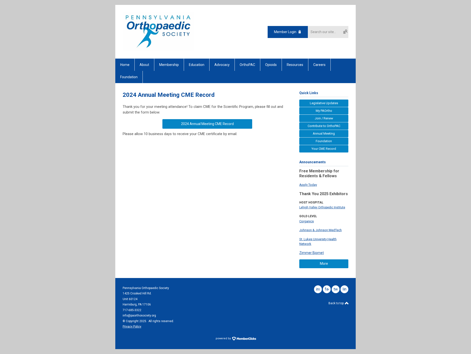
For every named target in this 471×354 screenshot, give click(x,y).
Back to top (336, 303)
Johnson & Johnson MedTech (320, 230)
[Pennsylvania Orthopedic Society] (158, 50)
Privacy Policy (132, 326)
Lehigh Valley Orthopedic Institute (322, 207)
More (324, 264)
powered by (224, 338)
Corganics (306, 221)
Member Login (285, 32)
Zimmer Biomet (311, 253)
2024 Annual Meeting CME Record (207, 124)
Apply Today (308, 185)
